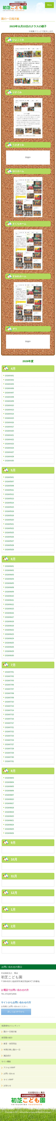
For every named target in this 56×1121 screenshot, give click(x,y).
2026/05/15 (9, 507)
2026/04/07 (9, 393)
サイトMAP (8, 1079)
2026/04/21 (9, 435)
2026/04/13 (9, 410)
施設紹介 (7, 1056)
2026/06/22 (9, 630)
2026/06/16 (9, 613)
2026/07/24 (9, 740)
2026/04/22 (9, 439)
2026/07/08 (9, 693)
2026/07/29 (9, 753)
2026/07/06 (9, 685)
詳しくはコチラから (16, 1012)
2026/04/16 (9, 422)
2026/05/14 (9, 503)
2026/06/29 (9, 651)
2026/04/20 (9, 431)
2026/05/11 (9, 490)
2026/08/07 (9, 795)
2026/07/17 (9, 723)
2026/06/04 (9, 579)
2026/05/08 (9, 486)
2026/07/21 (9, 727)
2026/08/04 (9, 782)
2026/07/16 (9, 719)
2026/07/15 (9, 714)
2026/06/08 (9, 587)
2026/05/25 (9, 532)
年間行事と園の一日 (12, 1050)
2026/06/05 (9, 583)
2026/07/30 (9, 757)
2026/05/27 (9, 541)
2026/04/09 (9, 401)
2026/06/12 (9, 604)
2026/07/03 (9, 680)
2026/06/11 (9, 600)
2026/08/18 (9, 808)
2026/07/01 (9, 672)
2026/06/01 (9, 566)
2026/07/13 (9, 706)
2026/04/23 (9, 444)
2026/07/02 (9, 676)
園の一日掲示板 (10, 1032)
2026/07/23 (9, 736)
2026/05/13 (9, 499)
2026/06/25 (9, 643)
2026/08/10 (9, 799)
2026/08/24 (9, 825)
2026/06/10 (9, 596)
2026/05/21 (9, 524)
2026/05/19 (9, 515)
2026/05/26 (9, 537)
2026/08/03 (9, 778)
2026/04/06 (9, 388)
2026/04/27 (9, 452)
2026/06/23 (9, 634)
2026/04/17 (9, 427)
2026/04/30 (9, 461)
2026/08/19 (9, 812)
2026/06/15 (9, 609)
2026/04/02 (9, 380)
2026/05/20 (9, 520)
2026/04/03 (9, 384)
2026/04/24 (9, 448)
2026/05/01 (9, 477)
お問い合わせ (9, 1073)
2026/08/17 (9, 803)
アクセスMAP (9, 1067)
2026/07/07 (9, 689)
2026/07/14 (9, 710)
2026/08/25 (9, 829)
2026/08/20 (9, 816)
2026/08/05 (9, 786)
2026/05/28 (9, 545)
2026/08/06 (9, 791)
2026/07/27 (9, 744)
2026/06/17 (9, 617)
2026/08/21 (9, 820)
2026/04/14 (9, 414)
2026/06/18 (9, 621)
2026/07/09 (9, 698)
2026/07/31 (9, 761)
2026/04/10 (9, 405)
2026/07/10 (9, 702)
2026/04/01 (9, 376)
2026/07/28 (9, 748)
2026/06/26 (9, 647)
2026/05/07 (9, 481)
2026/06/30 (9, 655)
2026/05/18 (9, 511)
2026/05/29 (9, 549)
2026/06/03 (9, 575)
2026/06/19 (9, 626)
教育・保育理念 (10, 1044)
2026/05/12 (9, 494)
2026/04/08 (9, 397)
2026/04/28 (9, 456)
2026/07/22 (9, 731)
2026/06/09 (9, 592)
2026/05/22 (9, 528)
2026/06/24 (9, 638)
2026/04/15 (9, 418)
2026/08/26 (9, 833)
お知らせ (7, 1085)
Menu (49, 5)
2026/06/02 (9, 570)
